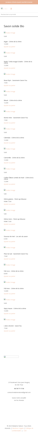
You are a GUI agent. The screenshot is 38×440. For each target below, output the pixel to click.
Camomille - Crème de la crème (14, 158)
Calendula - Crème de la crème (14, 138)
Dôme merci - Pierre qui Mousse (14, 219)
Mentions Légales (18, 428)
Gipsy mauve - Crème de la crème (15, 308)
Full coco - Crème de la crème (14, 271)
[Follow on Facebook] (17, 406)
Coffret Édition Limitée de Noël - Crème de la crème (18, 178)
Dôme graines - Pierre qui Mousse (15, 199)
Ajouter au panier (9, 47)
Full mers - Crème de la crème (14, 288)
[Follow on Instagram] (21, 406)
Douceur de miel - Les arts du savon (16, 236)
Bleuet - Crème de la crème (13, 100)
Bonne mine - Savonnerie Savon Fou (16, 118)
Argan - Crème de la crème (12, 42)
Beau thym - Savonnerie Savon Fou (15, 80)
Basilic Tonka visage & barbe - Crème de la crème (18, 62)
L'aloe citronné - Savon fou (13, 326)
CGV (25, 431)
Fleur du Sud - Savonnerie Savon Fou (16, 254)
